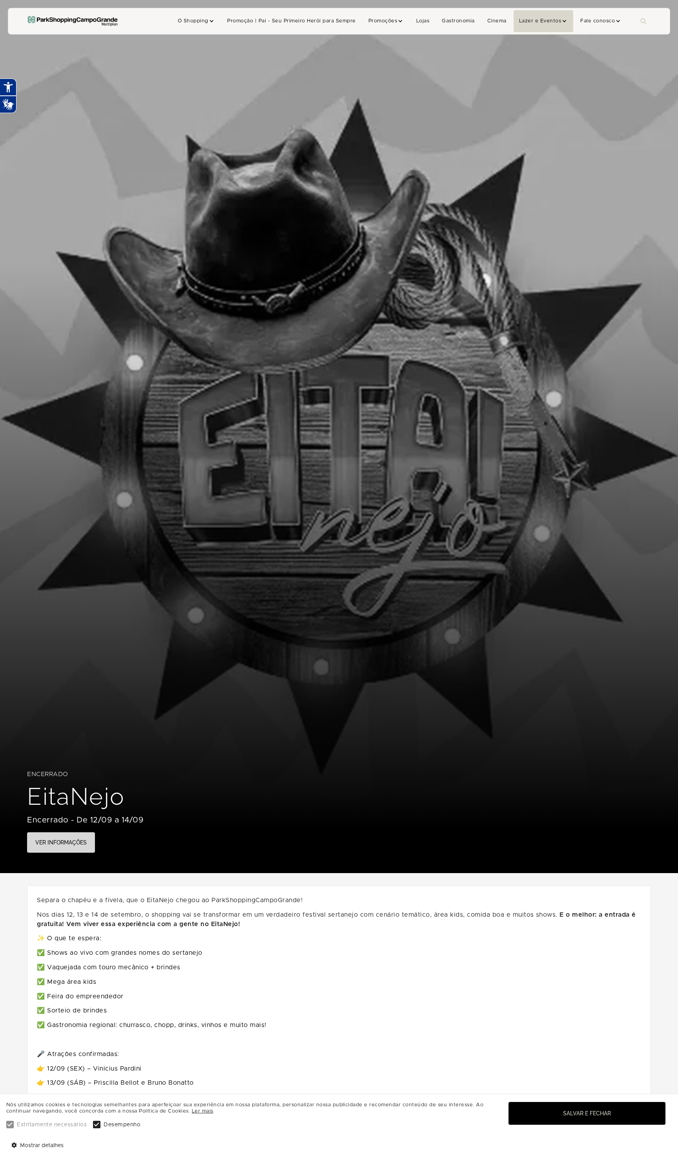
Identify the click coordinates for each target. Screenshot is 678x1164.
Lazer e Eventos (540, 21)
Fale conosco (597, 21)
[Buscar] (643, 21)
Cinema (497, 21)
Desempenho (122, 1124)
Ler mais (202, 1111)
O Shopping (193, 21)
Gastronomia (458, 21)
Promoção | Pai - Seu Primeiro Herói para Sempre (291, 21)
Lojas (422, 21)
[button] (196, 21)
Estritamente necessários (52, 1124)
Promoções (382, 21)
